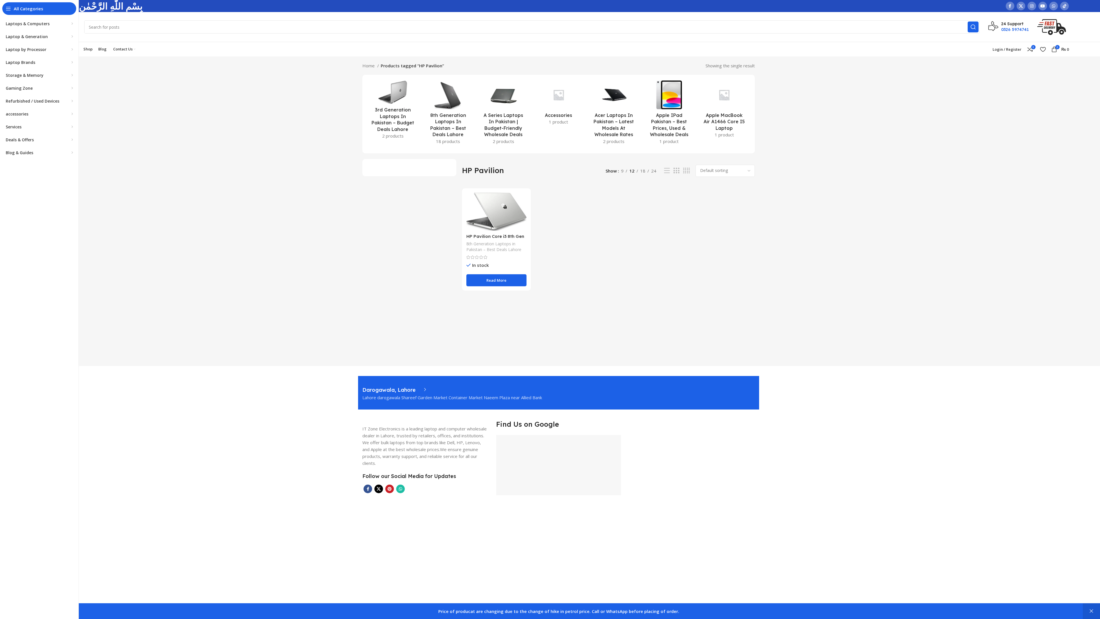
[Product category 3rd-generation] (393, 111)
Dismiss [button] (1091, 611)
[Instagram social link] (1032, 6)
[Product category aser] (614, 114)
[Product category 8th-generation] (448, 114)
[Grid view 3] (676, 171)
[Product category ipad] (669, 114)
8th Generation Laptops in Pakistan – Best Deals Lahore (493, 246)
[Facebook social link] (1010, 6)
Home (369, 65)
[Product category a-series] (503, 114)
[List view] (667, 171)
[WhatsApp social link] (1053, 6)
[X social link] (1021, 6)
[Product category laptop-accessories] (559, 104)
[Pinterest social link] (389, 489)
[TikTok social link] (1064, 6)
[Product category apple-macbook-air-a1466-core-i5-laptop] (724, 111)
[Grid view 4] (686, 171)
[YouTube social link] (1042, 6)
